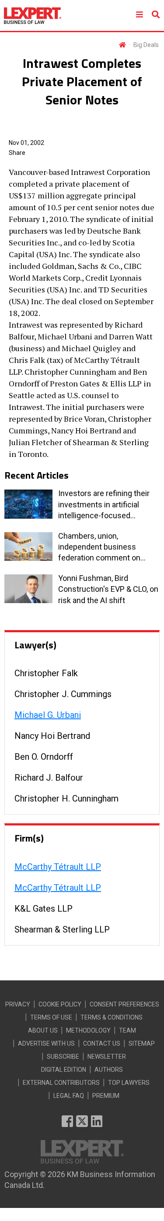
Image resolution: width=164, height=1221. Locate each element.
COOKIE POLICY (59, 1004)
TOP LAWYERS (129, 1082)
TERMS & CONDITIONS (111, 1017)
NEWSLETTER (106, 1056)
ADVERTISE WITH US (46, 1043)
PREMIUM (105, 1095)
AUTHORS (108, 1069)
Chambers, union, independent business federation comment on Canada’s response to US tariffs (101, 547)
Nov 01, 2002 (26, 142)
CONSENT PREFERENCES (124, 1004)
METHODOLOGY (88, 1030)
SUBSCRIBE (63, 1056)
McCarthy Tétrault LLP (57, 867)
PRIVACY (17, 1004)
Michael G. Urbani (47, 715)
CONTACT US (101, 1043)
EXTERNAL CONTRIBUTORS (61, 1082)
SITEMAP (142, 1043)
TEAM (127, 1030)
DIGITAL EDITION (63, 1069)
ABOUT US (43, 1030)
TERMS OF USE (51, 1017)
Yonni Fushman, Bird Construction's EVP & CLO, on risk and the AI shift (108, 589)
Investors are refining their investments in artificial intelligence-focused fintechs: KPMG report (104, 505)
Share (17, 152)
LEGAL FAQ (68, 1095)
